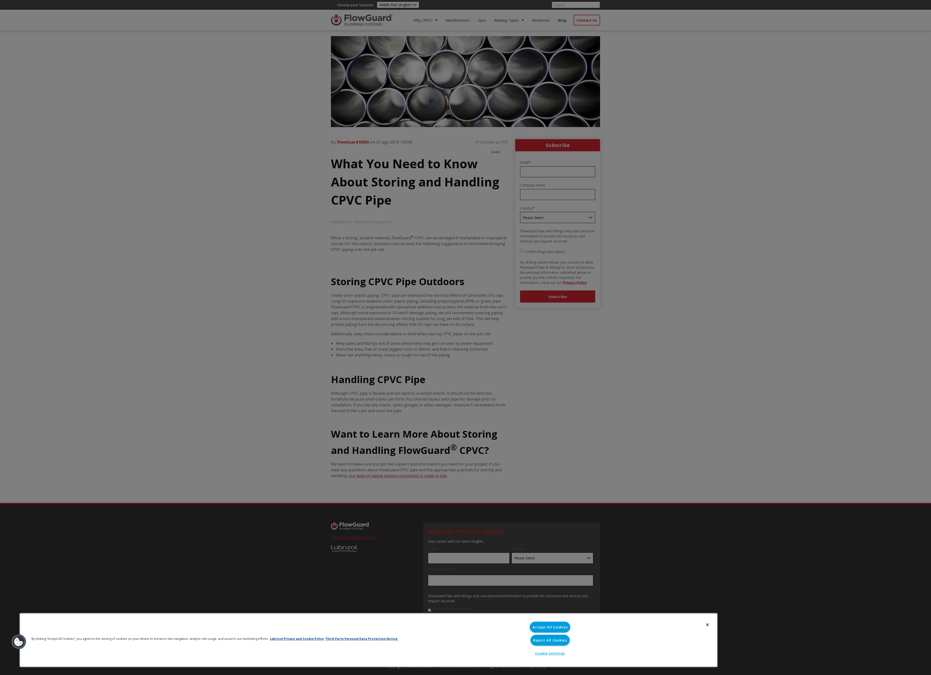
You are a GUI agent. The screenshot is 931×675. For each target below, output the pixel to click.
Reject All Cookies (550, 640)
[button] (18, 642)
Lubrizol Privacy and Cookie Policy (297, 638)
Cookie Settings (550, 653)
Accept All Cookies (550, 627)
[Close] (707, 624)
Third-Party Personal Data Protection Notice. (361, 638)
